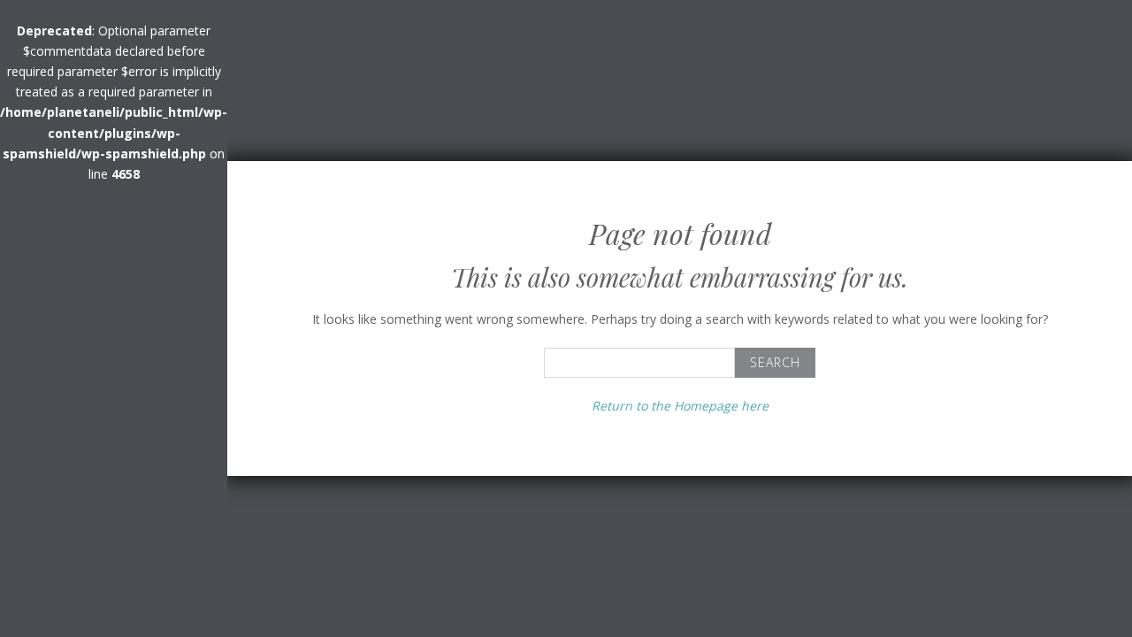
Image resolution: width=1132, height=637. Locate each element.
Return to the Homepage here (680, 405)
